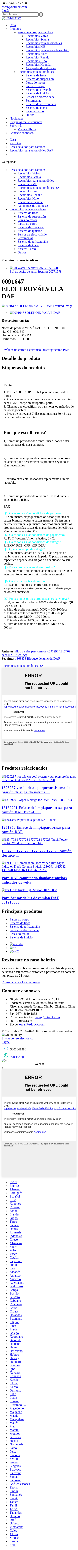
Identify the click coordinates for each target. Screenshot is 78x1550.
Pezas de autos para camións (35, 32)
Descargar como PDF (55, 349)
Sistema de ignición (38, 93)
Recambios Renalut (38, 57)
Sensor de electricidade (40, 97)
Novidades (16, 118)
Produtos (15, 28)
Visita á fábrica (27, 129)
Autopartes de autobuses (41, 68)
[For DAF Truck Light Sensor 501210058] (29, 890)
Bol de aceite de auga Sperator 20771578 (36, 271)
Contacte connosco (22, 133)
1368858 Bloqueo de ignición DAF (37, 658)
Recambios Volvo (37, 36)
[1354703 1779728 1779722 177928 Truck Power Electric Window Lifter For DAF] (39, 843)
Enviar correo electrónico (17, 1038)
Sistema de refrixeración (41, 104)
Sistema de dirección (39, 89)
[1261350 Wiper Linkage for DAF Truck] (29, 820)
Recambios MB (35, 46)
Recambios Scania (37, 39)
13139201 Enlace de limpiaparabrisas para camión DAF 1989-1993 (37, 810)
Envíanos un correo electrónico (21, 349)
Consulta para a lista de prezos (21, 982)
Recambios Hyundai (38, 64)
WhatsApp (17, 1056)
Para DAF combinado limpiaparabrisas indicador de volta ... (34, 880)
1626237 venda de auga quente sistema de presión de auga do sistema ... (36, 790)
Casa (13, 25)
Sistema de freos (36, 75)
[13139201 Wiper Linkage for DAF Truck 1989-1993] (37, 800)
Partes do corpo (35, 86)
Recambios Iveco (36, 53)
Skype (6, 1042)
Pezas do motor (35, 82)
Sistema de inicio (36, 107)
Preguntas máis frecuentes (26, 122)
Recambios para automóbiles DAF (47, 50)
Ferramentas (33, 100)
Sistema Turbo (35, 111)
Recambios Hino (36, 61)
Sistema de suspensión (40, 79)
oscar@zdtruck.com (47, 1017)
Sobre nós (16, 125)
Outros (30, 115)
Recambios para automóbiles (44, 43)
